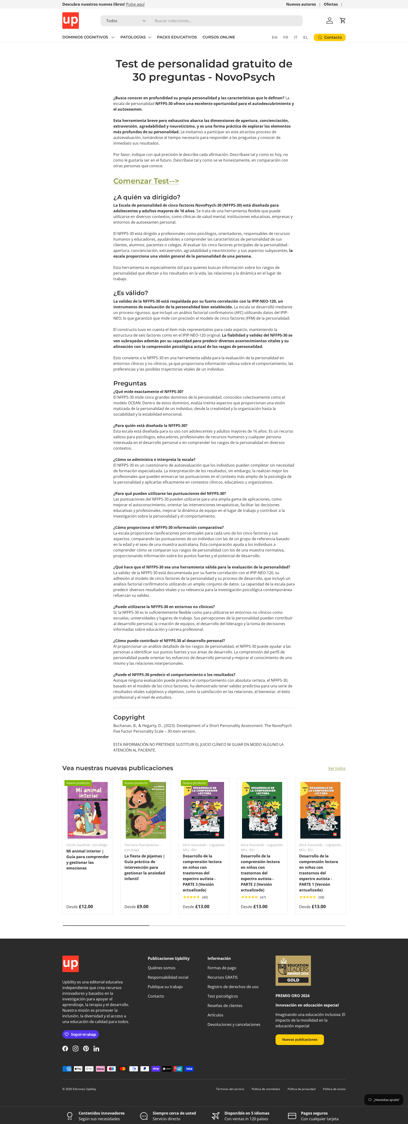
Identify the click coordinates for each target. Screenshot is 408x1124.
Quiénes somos (161, 967)
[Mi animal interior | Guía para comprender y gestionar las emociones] (87, 810)
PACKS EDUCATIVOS (177, 37)
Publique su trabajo (165, 986)
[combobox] (202, 20)
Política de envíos (334, 1089)
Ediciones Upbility (84, 1089)
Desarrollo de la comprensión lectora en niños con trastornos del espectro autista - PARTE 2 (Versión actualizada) (260, 873)
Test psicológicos (223, 996)
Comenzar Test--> (146, 180)
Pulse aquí (135, 4)
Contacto (156, 996)
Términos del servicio (230, 1089)
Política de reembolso (266, 1089)
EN (274, 37)
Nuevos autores (301, 4)
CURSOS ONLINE (219, 37)
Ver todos (337, 768)
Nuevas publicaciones (299, 1039)
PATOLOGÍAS (133, 37)
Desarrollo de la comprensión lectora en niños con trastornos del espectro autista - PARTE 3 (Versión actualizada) (202, 873)
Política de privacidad (301, 1089)
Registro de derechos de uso (233, 986)
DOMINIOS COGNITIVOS (85, 37)
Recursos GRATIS (223, 977)
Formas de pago (222, 967)
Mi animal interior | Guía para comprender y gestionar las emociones (87, 859)
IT (296, 37)
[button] (343, 20)
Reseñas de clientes (225, 1005)
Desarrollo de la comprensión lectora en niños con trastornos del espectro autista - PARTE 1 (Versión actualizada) (318, 873)
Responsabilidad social (168, 977)
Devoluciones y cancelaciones (234, 1024)
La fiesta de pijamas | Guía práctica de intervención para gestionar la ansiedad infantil (144, 867)
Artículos (215, 1015)
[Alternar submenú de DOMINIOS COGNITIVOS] (113, 37)
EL (305, 37)
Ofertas (331, 4)
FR (285, 37)
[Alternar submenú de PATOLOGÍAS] (149, 37)
